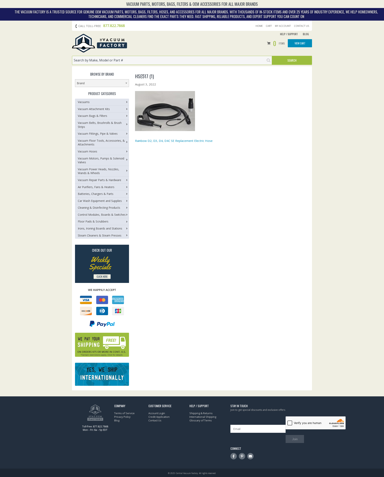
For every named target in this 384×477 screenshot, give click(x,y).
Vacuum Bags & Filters (92, 116)
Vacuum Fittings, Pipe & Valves (98, 133)
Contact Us (301, 26)
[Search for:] (172, 60)
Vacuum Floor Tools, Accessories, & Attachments (101, 142)
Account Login (156, 413)
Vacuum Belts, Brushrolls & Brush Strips (100, 125)
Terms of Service (124, 413)
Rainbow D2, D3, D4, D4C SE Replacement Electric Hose (174, 141)
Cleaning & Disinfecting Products (99, 207)
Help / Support (289, 34)
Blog (306, 34)
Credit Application (159, 417)
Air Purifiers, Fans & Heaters (96, 187)
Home (259, 26)
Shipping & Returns (201, 413)
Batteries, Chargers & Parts (95, 194)
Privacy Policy (122, 417)
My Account (283, 26)
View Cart (300, 43)
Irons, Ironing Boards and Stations (100, 228)
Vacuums (84, 102)
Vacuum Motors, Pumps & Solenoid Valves (101, 160)
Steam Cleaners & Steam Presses (99, 235)
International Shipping (202, 417)
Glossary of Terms (200, 420)
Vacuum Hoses (87, 151)
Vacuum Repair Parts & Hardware (99, 180)
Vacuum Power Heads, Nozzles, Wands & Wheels (98, 171)
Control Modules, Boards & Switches (102, 214)
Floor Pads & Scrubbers (93, 221)
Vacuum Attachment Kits (94, 109)
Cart (269, 26)
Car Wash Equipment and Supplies (100, 201)
